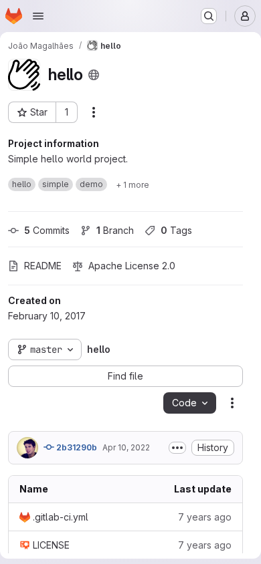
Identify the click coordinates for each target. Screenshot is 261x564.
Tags (176, 230)
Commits (47, 230)
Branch (115, 230)
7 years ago (205, 517)
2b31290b (75, 447)
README (43, 265)
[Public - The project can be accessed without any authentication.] (93, 74)
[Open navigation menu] (38, 16)
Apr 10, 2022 (126, 447)
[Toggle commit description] (177, 448)
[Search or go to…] (209, 16)
